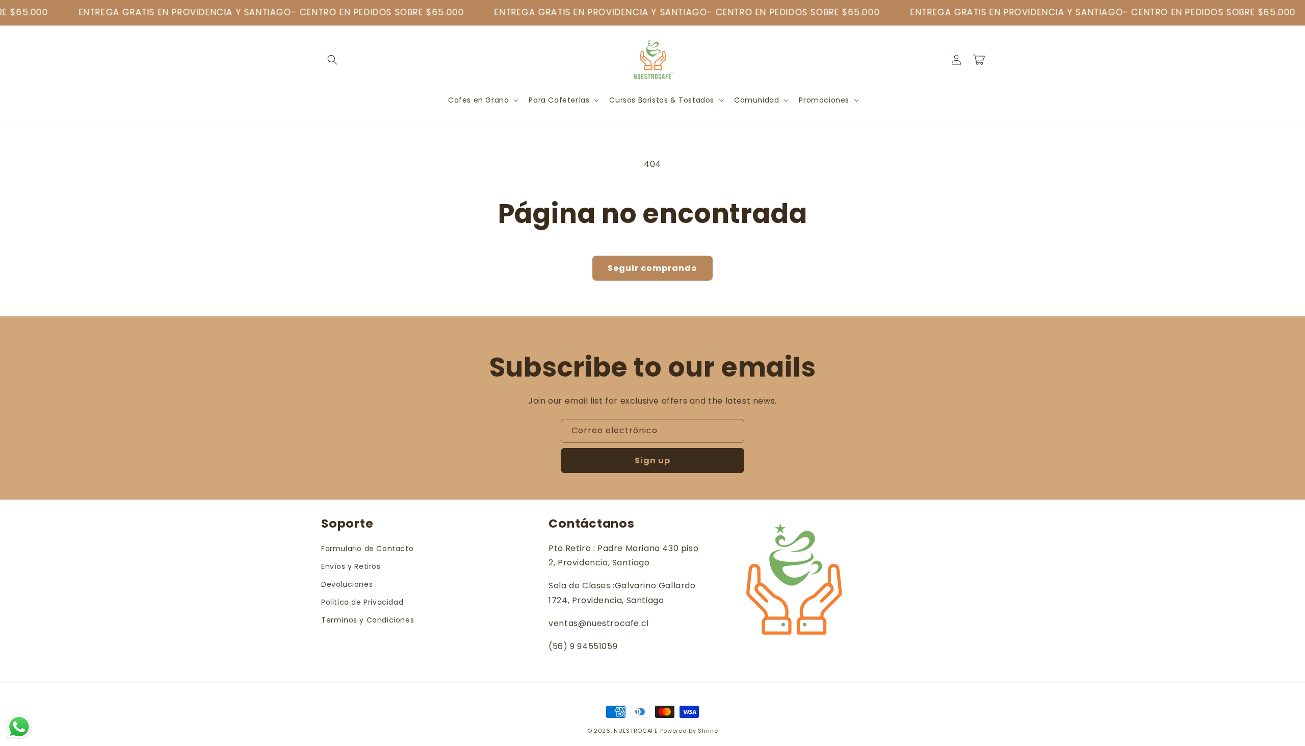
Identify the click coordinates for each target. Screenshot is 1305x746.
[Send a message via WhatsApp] (19, 727)
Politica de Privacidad (362, 602)
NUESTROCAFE (636, 731)
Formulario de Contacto (367, 548)
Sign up (652, 460)
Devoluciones (347, 584)
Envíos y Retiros (351, 566)
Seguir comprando (652, 268)
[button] (332, 59)
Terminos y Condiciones (367, 620)
